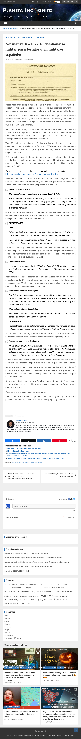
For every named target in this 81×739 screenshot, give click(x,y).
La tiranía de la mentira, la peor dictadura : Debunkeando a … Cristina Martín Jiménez (33, 558)
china (38, 585)
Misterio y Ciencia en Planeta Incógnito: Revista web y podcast (25, 17)
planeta (64, 596)
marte (58, 591)
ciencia (43, 585)
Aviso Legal (35, 1)
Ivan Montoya (18, 59)
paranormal (57, 596)
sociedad (29, 667)
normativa (34, 462)
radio (62, 600)
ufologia (15, 603)
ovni (43, 595)
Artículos (9, 37)
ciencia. (47, 585)
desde (23, 588)
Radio (22, 667)
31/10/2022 (46, 680)
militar (22, 462)
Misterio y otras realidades (22, 596)
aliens (9, 585)
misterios (7, 596)
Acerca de (9, 416)
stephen (71, 600)
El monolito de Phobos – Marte (18, 451)
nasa (34, 596)
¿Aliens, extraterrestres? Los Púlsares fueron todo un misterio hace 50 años (36, 458)
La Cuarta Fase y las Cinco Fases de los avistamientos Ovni (59, 475)
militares (27, 462)
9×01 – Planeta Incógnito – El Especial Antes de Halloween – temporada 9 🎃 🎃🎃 (59, 675)
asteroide (15, 585)
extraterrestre (58, 587)
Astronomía (32, 585)
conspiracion (63, 584)
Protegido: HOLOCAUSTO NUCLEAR (16, 571)
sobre (66, 600)
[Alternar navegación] (5, 23)
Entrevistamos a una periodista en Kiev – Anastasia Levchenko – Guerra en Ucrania (21, 714)
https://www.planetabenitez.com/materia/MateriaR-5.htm (31, 174)
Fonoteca (7, 627)
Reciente (40, 37)
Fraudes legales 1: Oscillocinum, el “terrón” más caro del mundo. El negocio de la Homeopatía (36, 562)
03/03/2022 (8, 719)
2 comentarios (28, 59)
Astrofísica (23, 585)
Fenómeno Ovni (19, 37)
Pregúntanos (8, 635)
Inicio (6, 616)
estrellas (47, 588)
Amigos (7, 632)
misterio (67, 591)
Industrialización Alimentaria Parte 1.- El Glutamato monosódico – (27, 553)
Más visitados (31, 37)
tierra (5, 603)
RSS (50, 1)
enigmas (29, 588)
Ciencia (6, 621)
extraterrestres (12, 591)
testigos (40, 462)
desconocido (7, 588)
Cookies (43, 1)
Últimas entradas (19, 416)
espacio (35, 588)
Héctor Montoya (18, 683)
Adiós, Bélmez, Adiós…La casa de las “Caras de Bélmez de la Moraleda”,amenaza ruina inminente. (21, 476)
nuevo (38, 596)
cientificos (54, 585)
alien (5, 585)
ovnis (50, 596)
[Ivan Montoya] (11, 421)
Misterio (7, 619)
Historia (7, 624)
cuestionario (16, 462)
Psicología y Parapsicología (45, 599)
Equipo (6, 630)
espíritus (40, 588)
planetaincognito (13, 599)
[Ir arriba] (76, 730)
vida (28, 603)
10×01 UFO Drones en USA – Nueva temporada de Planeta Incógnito (28, 567)
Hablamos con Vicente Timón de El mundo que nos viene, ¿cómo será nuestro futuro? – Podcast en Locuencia (19, 676)
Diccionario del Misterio (12, 638)
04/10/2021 (46, 722)
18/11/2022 (8, 683)
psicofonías (26, 600)
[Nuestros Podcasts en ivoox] (57, 2)
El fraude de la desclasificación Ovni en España (24, 449)
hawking (32, 592)
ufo (10, 603)
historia (39, 591)
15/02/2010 (9, 59)
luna (53, 592)
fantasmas (25, 592)
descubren (16, 588)
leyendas (47, 592)
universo (22, 603)
